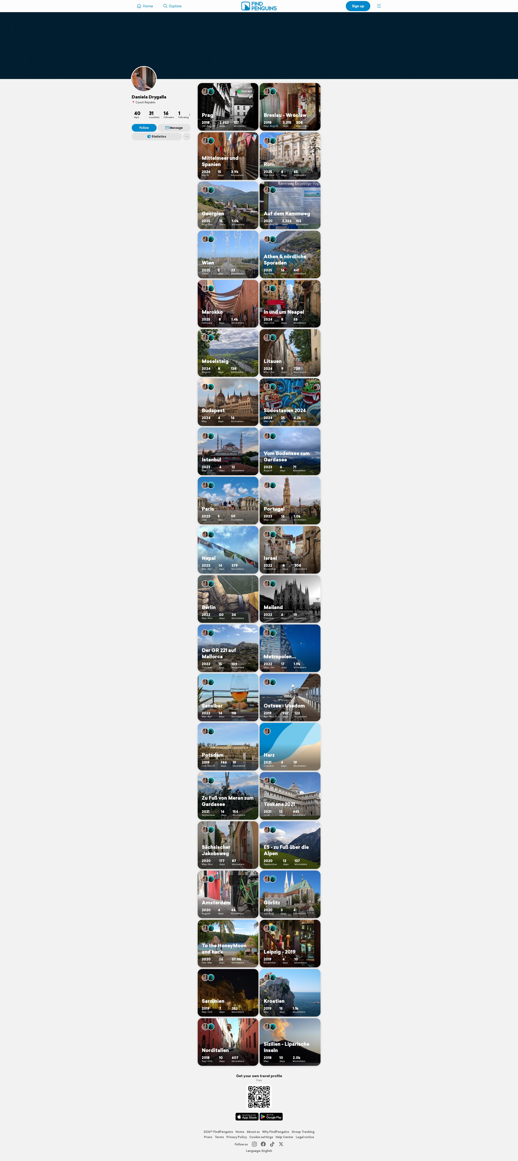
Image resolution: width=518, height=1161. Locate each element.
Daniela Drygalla (149, 97)
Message (176, 128)
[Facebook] (263, 1144)
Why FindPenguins (275, 1132)
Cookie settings (261, 1137)
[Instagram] (254, 1144)
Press (208, 1137)
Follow (144, 128)
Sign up (358, 6)
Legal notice (305, 1137)
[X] (281, 1144)
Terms (219, 1137)
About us (253, 1132)
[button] (379, 6)
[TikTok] (272, 1144)
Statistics (159, 136)
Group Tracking (303, 1132)
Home (240, 1132)
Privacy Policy (236, 1137)
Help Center (284, 1137)
